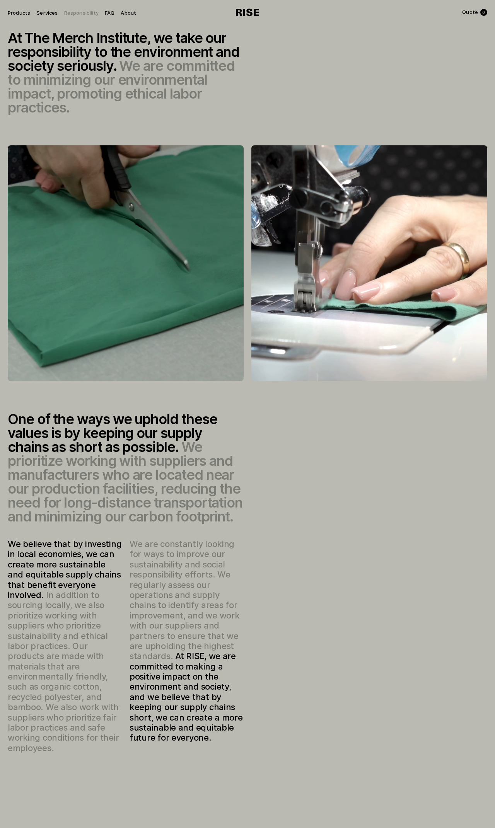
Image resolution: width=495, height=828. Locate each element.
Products (19, 13)
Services (47, 13)
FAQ (110, 13)
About (128, 13)
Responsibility (81, 13)
